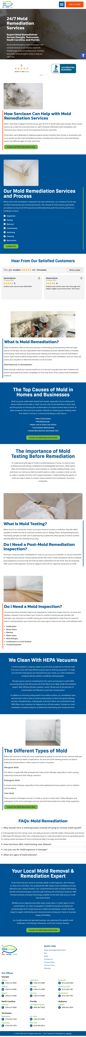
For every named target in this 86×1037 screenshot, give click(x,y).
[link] (83, 55)
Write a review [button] (74, 270)
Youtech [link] (68, 1033)
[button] (62, 4)
